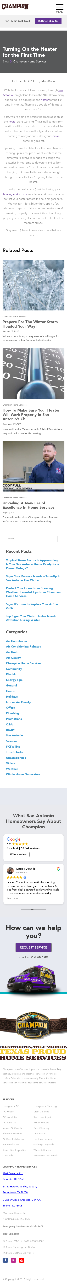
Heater (11, 691)
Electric (11, 674)
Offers (10, 707)
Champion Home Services (29, 61)
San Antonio (14, 735)
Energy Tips (14, 679)
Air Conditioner (16, 641)
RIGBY (10, 730)
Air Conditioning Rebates (23, 646)
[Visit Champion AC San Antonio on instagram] (13, 1260)
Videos (10, 763)
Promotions (14, 718)
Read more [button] (13, 899)
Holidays (12, 696)
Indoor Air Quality (18, 702)
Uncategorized (16, 757)
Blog (6, 61)
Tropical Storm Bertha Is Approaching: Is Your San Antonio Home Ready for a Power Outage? (32, 564)
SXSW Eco (13, 746)
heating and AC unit (15, 194)
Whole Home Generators (23, 774)
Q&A (9, 724)
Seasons (11, 741)
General (11, 685)
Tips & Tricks (14, 752)
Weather (12, 769)
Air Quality (13, 657)
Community (14, 669)
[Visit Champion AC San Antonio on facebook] (5, 1260)
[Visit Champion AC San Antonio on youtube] (21, 1260)
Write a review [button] (18, 854)
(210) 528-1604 (20, 21)
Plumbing (12, 713)
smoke (55, 136)
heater (45, 100)
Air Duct (12, 652)
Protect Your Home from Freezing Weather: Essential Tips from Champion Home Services (33, 592)
